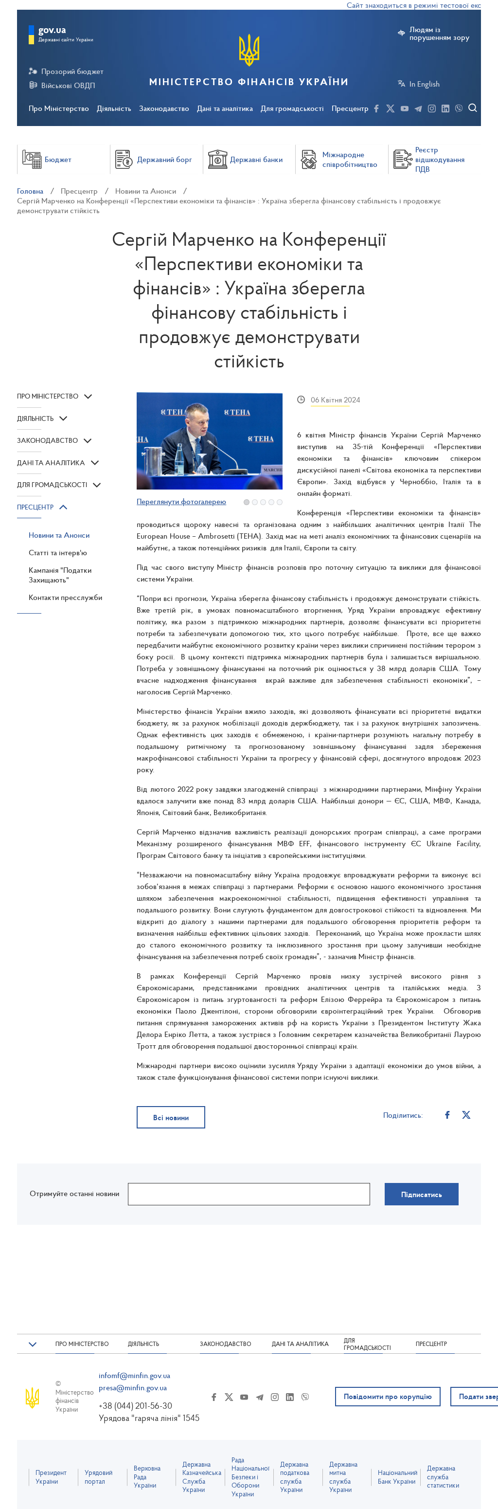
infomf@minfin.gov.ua (134, 1375)
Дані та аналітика (225, 108)
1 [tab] (246, 502)
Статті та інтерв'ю (58, 552)
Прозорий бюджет (72, 71)
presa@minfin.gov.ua (133, 1387)
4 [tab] (271, 502)
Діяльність (114, 108)
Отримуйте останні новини (74, 1193)
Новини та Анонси (145, 191)
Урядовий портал (98, 1477)
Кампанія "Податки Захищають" (60, 574)
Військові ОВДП (68, 85)
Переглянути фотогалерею (181, 501)
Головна (30, 191)
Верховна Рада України (147, 1477)
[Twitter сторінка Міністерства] (390, 107)
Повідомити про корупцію (388, 1396)
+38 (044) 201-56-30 (135, 1405)
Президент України (51, 1477)
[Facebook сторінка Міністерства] (376, 107)
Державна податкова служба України (294, 1477)
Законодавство (164, 108)
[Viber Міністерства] (458, 107)
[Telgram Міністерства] (418, 107)
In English (424, 84)
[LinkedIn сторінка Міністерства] (445, 107)
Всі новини (171, 1117)
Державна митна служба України (343, 1477)
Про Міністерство (59, 108)
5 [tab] (280, 502)
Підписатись (421, 1194)
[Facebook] (447, 1114)
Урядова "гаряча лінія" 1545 (149, 1417)
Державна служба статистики (443, 1477)
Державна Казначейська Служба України (201, 1477)
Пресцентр (350, 108)
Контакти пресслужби (65, 597)
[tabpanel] (210, 441)
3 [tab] (263, 502)
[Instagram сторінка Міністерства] (432, 107)
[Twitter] (466, 1114)
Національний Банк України (397, 1477)
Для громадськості (292, 108)
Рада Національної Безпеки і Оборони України (250, 1477)
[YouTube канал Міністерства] (405, 107)
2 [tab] (255, 502)
